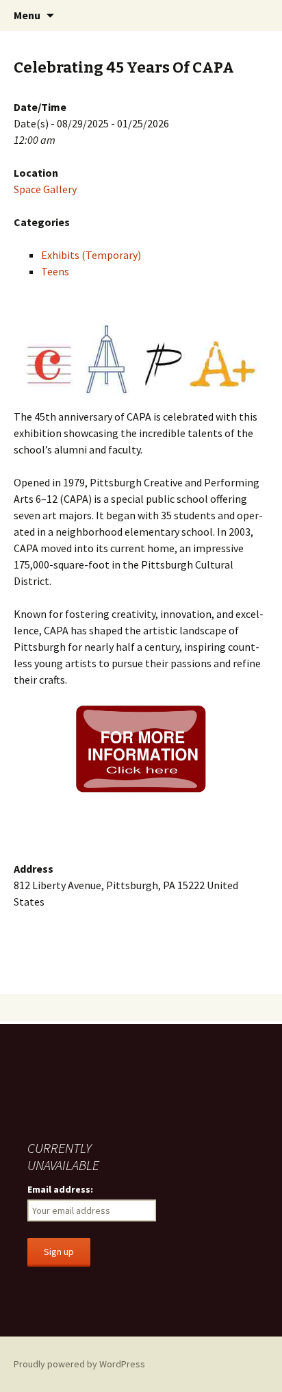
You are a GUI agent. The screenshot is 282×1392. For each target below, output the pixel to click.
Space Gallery (45, 189)
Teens (55, 271)
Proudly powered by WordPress (79, 1364)
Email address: (60, 1189)
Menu (27, 15)
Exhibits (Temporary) (91, 255)
